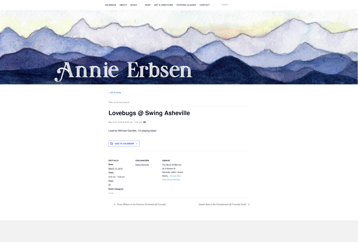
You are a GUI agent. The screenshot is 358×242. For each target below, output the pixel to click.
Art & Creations (163, 5)
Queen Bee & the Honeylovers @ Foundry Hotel (223, 204)
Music (133, 5)
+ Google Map (174, 175)
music (111, 193)
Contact (205, 5)
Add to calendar (124, 143)
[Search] (251, 5)
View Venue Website (171, 179)
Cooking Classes (186, 5)
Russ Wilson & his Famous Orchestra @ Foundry (141, 204)
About (123, 5)
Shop (148, 5)
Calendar (110, 5)
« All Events (115, 92)
